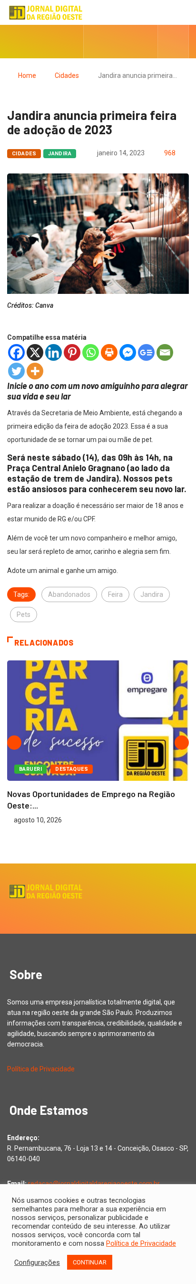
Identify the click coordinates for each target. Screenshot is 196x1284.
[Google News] (146, 352)
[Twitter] (16, 371)
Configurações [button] (37, 1262)
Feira (115, 594)
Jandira (59, 154)
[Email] (165, 352)
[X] (35, 352)
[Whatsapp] (90, 352)
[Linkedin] (53, 352)
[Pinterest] (72, 352)
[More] (35, 371)
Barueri (30, 769)
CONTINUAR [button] (90, 1262)
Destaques (71, 769)
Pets (23, 614)
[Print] (109, 352)
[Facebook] (16, 352)
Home (27, 75)
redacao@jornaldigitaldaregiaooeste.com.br (94, 1183)
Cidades (67, 75)
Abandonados (69, 594)
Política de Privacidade (41, 1069)
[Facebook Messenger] (127, 352)
